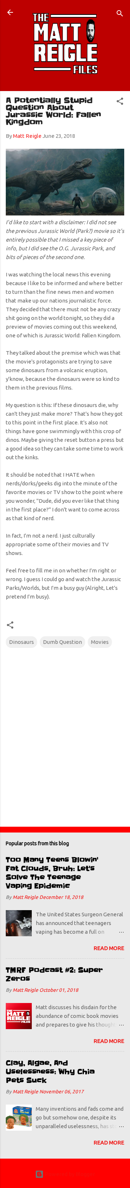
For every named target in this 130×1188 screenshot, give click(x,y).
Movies (100, 642)
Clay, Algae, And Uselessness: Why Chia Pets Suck (50, 1071)
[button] (120, 102)
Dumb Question (62, 642)
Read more (109, 948)
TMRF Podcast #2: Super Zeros (54, 974)
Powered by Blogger (69, 1174)
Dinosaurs (21, 642)
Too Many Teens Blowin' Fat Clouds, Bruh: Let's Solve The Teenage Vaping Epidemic (52, 873)
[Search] (120, 15)
